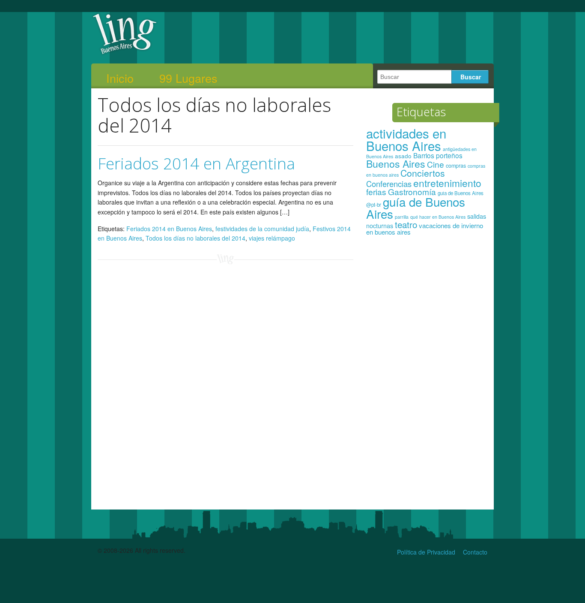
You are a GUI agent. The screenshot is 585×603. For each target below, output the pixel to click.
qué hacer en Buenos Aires (438, 217)
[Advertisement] (426, 376)
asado (403, 156)
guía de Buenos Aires (415, 207)
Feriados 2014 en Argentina (196, 163)
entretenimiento (447, 183)
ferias (376, 191)
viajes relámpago (272, 238)
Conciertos (422, 172)
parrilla (402, 217)
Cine (435, 164)
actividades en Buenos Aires (406, 139)
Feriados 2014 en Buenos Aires (169, 228)
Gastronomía (412, 191)
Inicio (120, 78)
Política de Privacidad (426, 552)
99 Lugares (188, 78)
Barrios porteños (438, 155)
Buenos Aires (395, 163)
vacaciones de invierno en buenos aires (424, 229)
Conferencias (389, 183)
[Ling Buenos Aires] (124, 53)
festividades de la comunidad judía (262, 228)
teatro (406, 224)
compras (456, 165)
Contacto (475, 552)
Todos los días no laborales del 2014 (195, 238)
